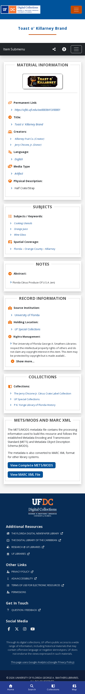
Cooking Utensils (23, 223)
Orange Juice (21, 229)
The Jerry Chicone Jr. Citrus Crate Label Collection (42, 393)
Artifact (19, 173)
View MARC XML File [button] (25, 474)
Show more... (25, 361)
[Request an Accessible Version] (64, 49)
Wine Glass (20, 234)
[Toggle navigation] (76, 10)
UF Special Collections (27, 329)
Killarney (50, 249)
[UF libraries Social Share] (54, 49)
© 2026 (42, 679)
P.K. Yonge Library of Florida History (34, 405)
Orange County (33, 249)
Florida (18, 249)
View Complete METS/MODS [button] (31, 465)
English (19, 159)
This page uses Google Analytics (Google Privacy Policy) (42, 662)
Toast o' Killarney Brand (29, 124)
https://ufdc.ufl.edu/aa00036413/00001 (37, 110)
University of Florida (27, 315)
